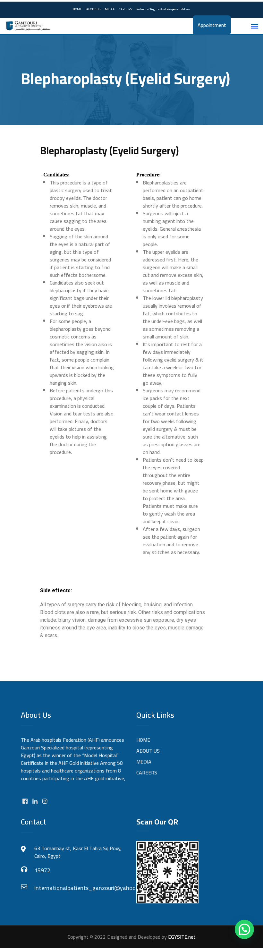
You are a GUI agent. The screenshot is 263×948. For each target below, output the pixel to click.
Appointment (212, 25)
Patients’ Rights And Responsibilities (163, 9)
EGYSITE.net (181, 937)
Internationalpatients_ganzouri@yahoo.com (80, 888)
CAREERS (125, 9)
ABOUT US (93, 9)
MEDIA (110, 9)
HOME (77, 9)
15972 (42, 870)
